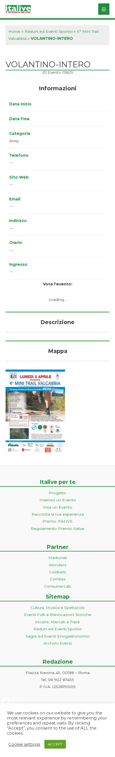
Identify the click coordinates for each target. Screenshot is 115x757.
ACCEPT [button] (55, 744)
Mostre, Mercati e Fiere (57, 622)
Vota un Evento (57, 507)
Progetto (57, 493)
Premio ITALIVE (57, 521)
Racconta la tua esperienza (58, 514)
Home (14, 31)
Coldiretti (57, 572)
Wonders (57, 565)
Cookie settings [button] (24, 744)
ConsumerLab (57, 586)
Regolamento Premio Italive (57, 528)
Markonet (57, 557)
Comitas (57, 579)
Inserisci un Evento (57, 500)
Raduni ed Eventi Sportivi (49, 31)
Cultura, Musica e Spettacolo (57, 607)
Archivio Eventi (58, 643)
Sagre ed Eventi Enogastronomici (58, 636)
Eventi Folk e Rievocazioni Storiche (57, 614)
